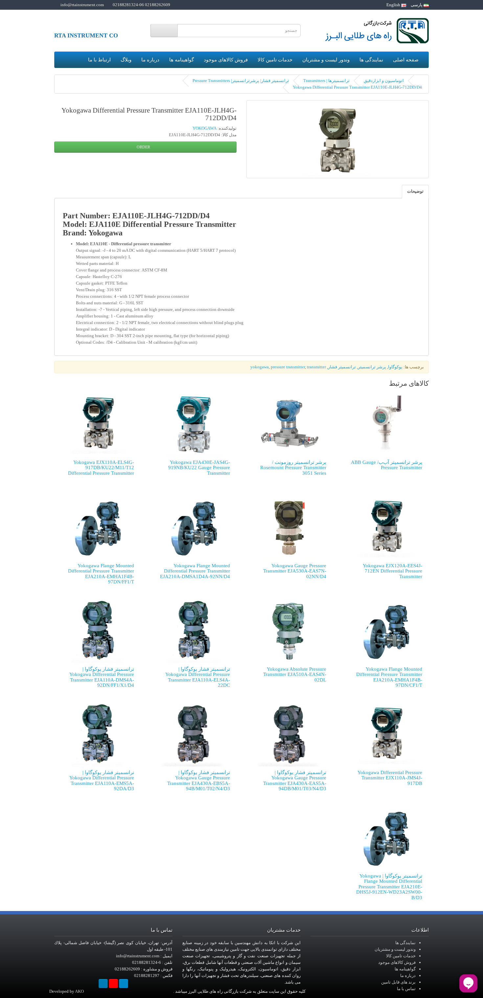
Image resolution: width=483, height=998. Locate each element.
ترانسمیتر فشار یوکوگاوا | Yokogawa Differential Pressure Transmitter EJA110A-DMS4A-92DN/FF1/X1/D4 (101, 677)
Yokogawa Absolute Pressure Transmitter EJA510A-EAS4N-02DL (294, 674)
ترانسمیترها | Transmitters (326, 80)
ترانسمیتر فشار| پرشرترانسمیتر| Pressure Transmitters (241, 80)
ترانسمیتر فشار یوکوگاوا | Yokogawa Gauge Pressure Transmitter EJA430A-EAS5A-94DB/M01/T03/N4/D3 (294, 781)
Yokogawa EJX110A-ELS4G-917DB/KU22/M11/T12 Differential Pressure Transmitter (101, 468)
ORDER (144, 147)
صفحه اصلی (406, 59)
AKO (79, 991)
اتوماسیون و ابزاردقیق (384, 80)
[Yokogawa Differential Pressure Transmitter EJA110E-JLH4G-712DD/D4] (337, 139)
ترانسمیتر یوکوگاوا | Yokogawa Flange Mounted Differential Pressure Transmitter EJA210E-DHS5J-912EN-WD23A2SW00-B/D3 (389, 886)
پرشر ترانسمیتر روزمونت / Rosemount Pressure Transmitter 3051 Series (293, 468)
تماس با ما (406, 988)
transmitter (316, 366)
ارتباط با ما (99, 59)
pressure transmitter (288, 366)
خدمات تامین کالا (275, 59)
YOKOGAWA (205, 128)
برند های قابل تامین (398, 982)
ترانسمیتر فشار (342, 366)
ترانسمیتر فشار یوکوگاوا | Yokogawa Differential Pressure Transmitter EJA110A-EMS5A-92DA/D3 (101, 781)
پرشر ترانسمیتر (372, 366)
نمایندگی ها (371, 59)
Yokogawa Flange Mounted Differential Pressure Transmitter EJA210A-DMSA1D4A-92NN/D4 (195, 571)
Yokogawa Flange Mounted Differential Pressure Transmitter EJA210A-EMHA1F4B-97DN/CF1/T (389, 677)
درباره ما (150, 59)
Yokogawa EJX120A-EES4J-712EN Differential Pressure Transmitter (392, 571)
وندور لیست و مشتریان (326, 59)
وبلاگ (126, 59)
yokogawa (259, 366)
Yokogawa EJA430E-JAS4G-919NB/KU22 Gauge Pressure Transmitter (199, 468)
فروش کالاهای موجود (226, 59)
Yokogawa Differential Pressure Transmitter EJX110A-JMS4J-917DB (389, 778)
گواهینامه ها (181, 59)
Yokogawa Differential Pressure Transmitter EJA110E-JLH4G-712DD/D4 (357, 87)
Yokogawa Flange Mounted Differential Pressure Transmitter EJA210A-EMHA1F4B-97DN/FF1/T (101, 574)
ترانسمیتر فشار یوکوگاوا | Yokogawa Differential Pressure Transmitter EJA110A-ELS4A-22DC (197, 677)
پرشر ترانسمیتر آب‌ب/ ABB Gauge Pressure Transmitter (386, 465)
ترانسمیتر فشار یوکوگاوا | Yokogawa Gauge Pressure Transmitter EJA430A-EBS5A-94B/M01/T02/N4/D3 (198, 781)
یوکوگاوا (395, 366)
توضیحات (415, 191)
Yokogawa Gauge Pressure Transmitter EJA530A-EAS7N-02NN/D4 (294, 571)
